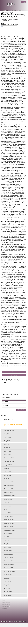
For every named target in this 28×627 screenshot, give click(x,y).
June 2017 (7, 471)
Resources (19, 14)
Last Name (5, 405)
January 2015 (8, 557)
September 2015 (9, 530)
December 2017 (9, 458)
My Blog (14, 372)
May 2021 (7, 441)
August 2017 (8, 465)
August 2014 (8, 574)
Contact (24, 2)
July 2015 (7, 537)
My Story (5, 10)
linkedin (19, 3)
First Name (5, 401)
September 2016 (9, 496)
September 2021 (9, 430)
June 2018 (7, 451)
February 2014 (8, 595)
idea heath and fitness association (19, 613)
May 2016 (7, 509)
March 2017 (8, 475)
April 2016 (7, 513)
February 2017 (8, 478)
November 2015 (9, 523)
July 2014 (7, 578)
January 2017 (8, 482)
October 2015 (8, 526)
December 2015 (9, 520)
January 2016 (8, 516)
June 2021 (7, 437)
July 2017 (7, 468)
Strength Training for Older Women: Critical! (14, 425)
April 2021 (7, 444)
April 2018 (7, 454)
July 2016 (7, 502)
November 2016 (9, 489)
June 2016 (7, 506)
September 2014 (9, 571)
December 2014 (9, 561)
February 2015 (8, 554)
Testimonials (14, 375)
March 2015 (8, 550)
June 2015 (7, 540)
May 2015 (7, 544)
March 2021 (8, 447)
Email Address (6, 397)
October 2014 (8, 568)
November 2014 (9, 564)
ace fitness (17, 603)
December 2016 (9, 485)
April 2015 (7, 547)
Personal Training (7, 12)
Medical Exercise (16, 10)
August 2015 (8, 533)
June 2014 (7, 581)
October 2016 (8, 492)
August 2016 (8, 499)
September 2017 (9, 461)
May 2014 (7, 585)
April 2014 (7, 588)
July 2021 (7, 434)
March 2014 (8, 592)
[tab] (14, 419)
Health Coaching (7, 14)
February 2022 (8, 419)
